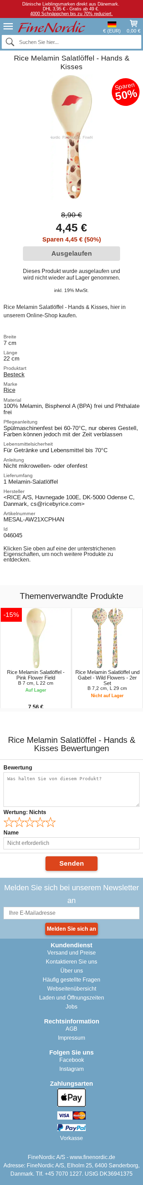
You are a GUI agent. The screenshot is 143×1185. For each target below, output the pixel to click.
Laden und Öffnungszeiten (71, 998)
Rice (9, 389)
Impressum (71, 1038)
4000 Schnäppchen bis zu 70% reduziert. (71, 13)
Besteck (14, 374)
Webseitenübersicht (71, 989)
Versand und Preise (71, 953)
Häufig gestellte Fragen (71, 980)
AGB (71, 1029)
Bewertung (17, 768)
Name (11, 833)
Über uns (71, 971)
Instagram (71, 1069)
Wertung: (24, 812)
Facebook (71, 1060)
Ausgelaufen (71, 253)
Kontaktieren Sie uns (71, 962)
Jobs (71, 1007)
